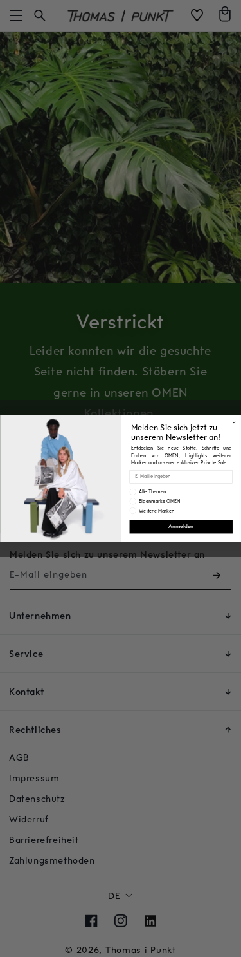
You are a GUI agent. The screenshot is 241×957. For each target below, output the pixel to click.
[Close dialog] (233, 423)
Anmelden (180, 526)
